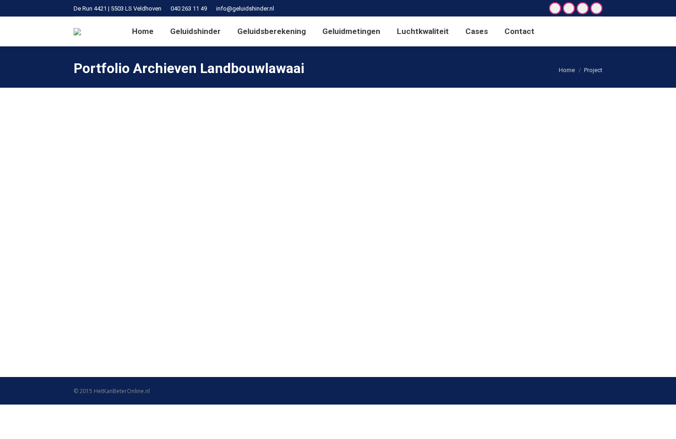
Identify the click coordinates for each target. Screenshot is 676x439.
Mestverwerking (119, 309)
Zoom (325, 207)
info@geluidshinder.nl (245, 8)
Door (158, 326)
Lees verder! (350, 207)
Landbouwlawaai (107, 326)
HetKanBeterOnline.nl (122, 391)
